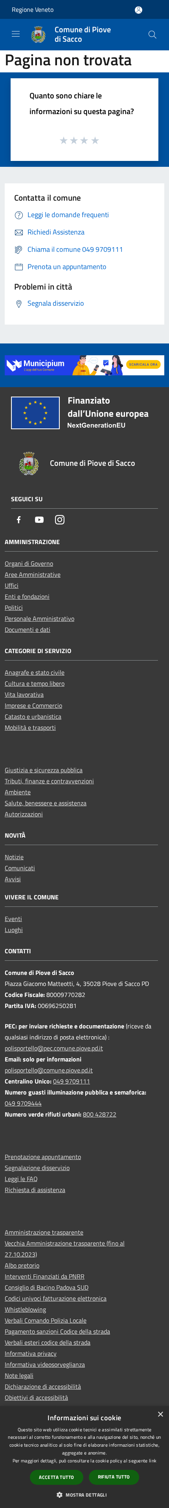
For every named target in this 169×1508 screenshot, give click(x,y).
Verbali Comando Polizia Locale (45, 1320)
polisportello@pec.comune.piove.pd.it (54, 1048)
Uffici (11, 585)
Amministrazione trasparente (44, 1232)
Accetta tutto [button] (56, 1477)
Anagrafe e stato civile (34, 672)
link (152, 1460)
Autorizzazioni (24, 814)
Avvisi (13, 879)
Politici (14, 607)
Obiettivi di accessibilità (36, 1397)
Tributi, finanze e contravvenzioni (49, 781)
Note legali (19, 1375)
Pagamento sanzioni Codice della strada (57, 1331)
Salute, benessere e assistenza (45, 803)
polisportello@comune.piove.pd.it (49, 1070)
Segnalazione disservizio (37, 1167)
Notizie (14, 857)
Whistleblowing (25, 1309)
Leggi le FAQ (21, 1178)
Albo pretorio (22, 1265)
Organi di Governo (29, 563)
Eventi (13, 918)
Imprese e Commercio (33, 705)
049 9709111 (71, 1081)
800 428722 (99, 1114)
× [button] (160, 1415)
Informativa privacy (31, 1353)
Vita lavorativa (24, 694)
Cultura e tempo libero (34, 683)
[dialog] (84, 1457)
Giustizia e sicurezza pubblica (44, 770)
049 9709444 (23, 1103)
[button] (84, 1495)
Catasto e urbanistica (33, 716)
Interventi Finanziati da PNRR (44, 1276)
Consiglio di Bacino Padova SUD (46, 1287)
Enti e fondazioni (27, 596)
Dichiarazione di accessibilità (43, 1386)
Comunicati (20, 868)
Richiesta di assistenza (35, 1189)
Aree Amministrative (33, 574)
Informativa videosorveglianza (45, 1364)
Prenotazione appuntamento (43, 1156)
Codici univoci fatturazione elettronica (56, 1298)
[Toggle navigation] (15, 34)
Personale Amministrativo (39, 618)
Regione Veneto (32, 9)
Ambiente (18, 792)
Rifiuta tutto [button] (114, 1476)
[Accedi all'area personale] (138, 10)
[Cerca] (152, 34)
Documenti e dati (27, 629)
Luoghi (14, 929)
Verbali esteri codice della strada (47, 1342)
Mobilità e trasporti (30, 727)
